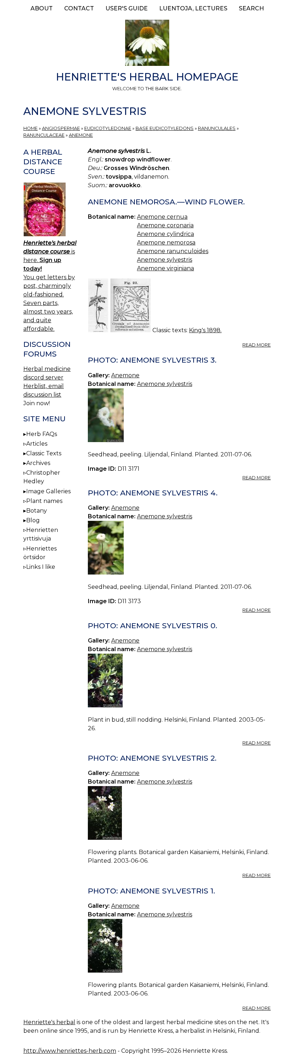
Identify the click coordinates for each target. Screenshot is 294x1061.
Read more (256, 345)
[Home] (147, 44)
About (41, 8)
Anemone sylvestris (164, 259)
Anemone (81, 135)
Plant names (44, 501)
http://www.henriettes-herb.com (69, 1050)
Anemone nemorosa (166, 242)
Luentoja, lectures (193, 8)
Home (30, 128)
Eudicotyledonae (107, 128)
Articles (36, 443)
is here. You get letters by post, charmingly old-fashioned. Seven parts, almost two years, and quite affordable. (49, 285)
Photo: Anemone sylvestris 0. (152, 625)
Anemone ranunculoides (172, 251)
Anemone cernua (162, 216)
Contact (79, 8)
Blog (33, 520)
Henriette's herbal (49, 1022)
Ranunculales (217, 128)
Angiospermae (61, 128)
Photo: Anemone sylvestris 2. (152, 758)
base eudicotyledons (165, 128)
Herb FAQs (41, 434)
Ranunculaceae (44, 135)
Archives (38, 463)
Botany (36, 510)
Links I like (40, 566)
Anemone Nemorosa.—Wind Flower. (166, 201)
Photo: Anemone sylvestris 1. (151, 890)
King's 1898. (205, 330)
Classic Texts (43, 453)
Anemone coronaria (165, 225)
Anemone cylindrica (165, 234)
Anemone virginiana (165, 268)
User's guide (126, 8)
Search (251, 8)
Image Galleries (48, 491)
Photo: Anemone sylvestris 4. (153, 492)
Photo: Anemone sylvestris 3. (152, 359)
